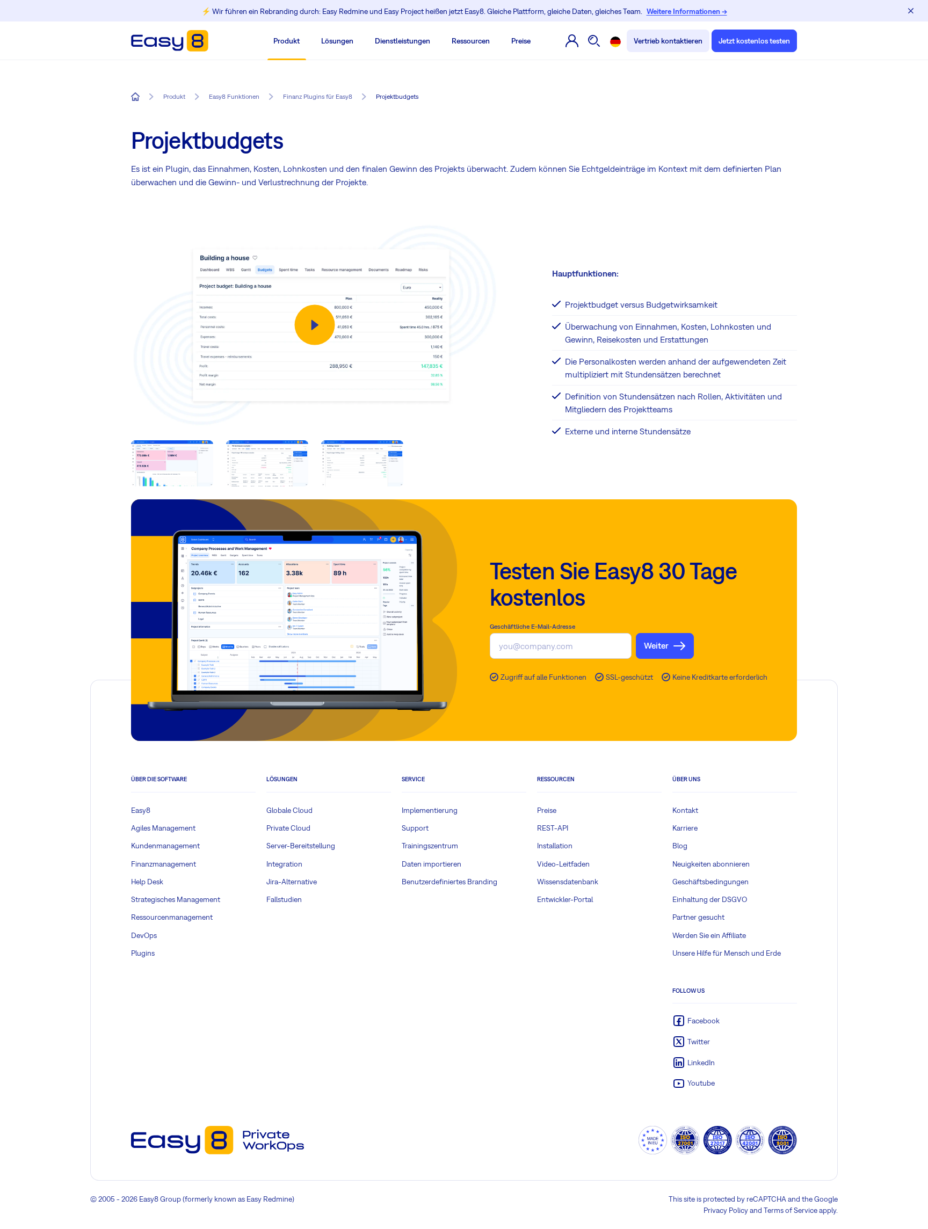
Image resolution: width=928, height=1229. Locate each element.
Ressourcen (471, 41)
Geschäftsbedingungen (710, 881)
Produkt (286, 41)
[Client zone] (572, 41)
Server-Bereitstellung (300, 845)
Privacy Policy (726, 1210)
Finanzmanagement (163, 864)
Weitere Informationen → (687, 11)
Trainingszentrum (430, 845)
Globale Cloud (289, 810)
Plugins (143, 953)
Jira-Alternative (291, 881)
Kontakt (685, 810)
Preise (521, 41)
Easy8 (140, 810)
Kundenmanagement (165, 845)
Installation (554, 845)
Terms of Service (790, 1210)
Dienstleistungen (402, 41)
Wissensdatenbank (567, 881)
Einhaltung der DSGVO (709, 899)
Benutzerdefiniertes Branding (449, 881)
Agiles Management (163, 828)
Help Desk (147, 881)
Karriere (685, 828)
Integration (284, 864)
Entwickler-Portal (565, 899)
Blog (679, 845)
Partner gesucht (698, 917)
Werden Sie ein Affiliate (709, 935)
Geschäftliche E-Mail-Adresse (532, 626)
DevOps (144, 935)
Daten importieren (431, 864)
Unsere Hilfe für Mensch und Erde (726, 953)
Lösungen (337, 41)
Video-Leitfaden (563, 864)
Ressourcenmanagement (172, 917)
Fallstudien (284, 899)
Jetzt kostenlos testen (754, 41)
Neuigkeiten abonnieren (711, 864)
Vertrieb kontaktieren (668, 41)
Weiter (656, 645)
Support (415, 828)
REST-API (552, 828)
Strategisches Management (175, 899)
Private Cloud (288, 828)
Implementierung (430, 810)
